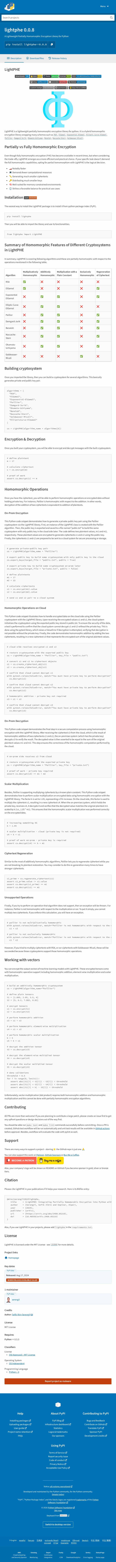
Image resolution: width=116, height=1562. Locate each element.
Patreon (40, 1155)
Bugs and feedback (96, 1420)
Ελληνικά (75, 1540)
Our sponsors (58, 1435)
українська (65, 1540)
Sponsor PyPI (96, 1432)
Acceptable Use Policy (56, 1468)
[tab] (14, 58)
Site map (58, 1510)
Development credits (95, 1435)
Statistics (58, 1428)
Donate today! (58, 1494)
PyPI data (10, 1270)
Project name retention (19, 1432)
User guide (19, 1428)
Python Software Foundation (60, 1507)
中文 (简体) (95, 1540)
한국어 (74, 1543)
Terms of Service (57, 1452)
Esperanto (65, 1543)
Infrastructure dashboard (57, 1424)
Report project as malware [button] (58, 1381)
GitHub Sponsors (53, 1155)
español (22, 1540)
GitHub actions (102, 1128)
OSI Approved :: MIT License (22, 1354)
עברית (55, 1543)
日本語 (39, 1540)
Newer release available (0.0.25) (22, 1280)
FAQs (20, 1435)
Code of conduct (56, 1460)
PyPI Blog (56, 1420)
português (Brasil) (51, 1540)
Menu (103, 6)
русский (47, 1543)
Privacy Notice (57, 1464)
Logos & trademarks (58, 1432)
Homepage (13, 1257)
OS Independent (16, 1363)
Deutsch (85, 1540)
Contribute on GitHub (94, 1424)
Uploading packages (19, 1424)
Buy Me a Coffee (71, 1155)
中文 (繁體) (106, 1540)
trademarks (81, 1499)
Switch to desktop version (58, 1524)
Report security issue (58, 1456)
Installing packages (19, 1420)
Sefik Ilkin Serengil (21, 1314)
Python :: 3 (14, 1372)
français (31, 1540)
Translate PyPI (95, 1428)
